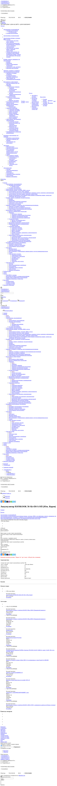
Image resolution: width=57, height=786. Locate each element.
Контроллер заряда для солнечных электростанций (24, 237)
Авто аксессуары (10, 262)
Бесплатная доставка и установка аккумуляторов (17, 276)
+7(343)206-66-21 (5, 1)
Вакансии (3, 729)
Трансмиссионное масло (15, 250)
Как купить (6, 280)
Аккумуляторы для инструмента (16, 246)
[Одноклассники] (3, 502)
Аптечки (11, 263)
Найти (2, 779)
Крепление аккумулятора (15, 204)
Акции (5, 272)
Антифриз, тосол (16, 257)
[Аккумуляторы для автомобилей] (12, 28)
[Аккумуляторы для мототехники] (12, 34)
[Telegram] (15, 502)
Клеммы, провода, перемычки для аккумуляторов (18, 197)
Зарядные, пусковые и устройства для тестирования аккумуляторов (22, 205)
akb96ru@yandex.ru (6, 493)
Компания (3, 726)
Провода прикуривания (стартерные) (18, 201)
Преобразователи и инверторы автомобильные (20, 241)
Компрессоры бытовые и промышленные (19, 224)
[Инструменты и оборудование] (12, 80)
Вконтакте (7, 496)
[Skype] (13, 502)
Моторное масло (13, 248)
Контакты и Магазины (8, 285)
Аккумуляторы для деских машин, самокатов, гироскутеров (23, 194)
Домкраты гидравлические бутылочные (21, 215)
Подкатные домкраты (17, 214)
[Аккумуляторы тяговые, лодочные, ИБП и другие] (12, 37)
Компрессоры (15, 225)
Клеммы (11, 199)
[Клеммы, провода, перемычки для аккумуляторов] (12, 58)
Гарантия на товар (10, 283)
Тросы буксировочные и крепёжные (17, 265)
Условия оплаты (10, 281)
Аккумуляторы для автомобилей (14, 184)
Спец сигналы (12, 268)
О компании (3, 728)
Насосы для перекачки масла (18, 220)
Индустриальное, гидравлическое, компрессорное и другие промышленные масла (28, 251)
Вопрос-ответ (4, 741)
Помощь (3, 734)
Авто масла (9, 247)
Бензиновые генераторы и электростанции (19, 222)
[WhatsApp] (11, 502)
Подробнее (8, 597)
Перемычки (11, 200)
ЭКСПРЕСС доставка (11, 275)
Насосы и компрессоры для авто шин (18, 211)
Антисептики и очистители (18, 256)
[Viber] (9, 502)
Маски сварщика (16, 231)
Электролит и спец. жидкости (16, 202)
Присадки (14, 260)
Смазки (10, 252)
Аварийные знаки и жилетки (16, 267)
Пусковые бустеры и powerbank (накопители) (19, 207)
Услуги (5, 273)
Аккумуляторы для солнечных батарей (21, 240)
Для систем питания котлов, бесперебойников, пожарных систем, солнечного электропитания (31, 192)
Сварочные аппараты (17, 227)
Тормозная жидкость (16, 255)
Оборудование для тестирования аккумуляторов (20, 209)
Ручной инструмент (14, 219)
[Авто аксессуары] (12, 166)
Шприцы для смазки (16, 221)
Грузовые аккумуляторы (14, 187)
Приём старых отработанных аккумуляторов (16, 277)
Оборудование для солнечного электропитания (20, 235)
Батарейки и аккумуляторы (15, 243)
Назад (7, 315)
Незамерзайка (15, 258)
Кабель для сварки (16, 230)
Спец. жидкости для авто (15, 253)
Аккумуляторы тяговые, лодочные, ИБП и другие (18, 190)
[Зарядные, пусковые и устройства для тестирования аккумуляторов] (12, 69)
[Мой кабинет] (1, 287)
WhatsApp (7, 497)
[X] (7, 502)
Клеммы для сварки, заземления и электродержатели (24, 232)
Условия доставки (10, 282)
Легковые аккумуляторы (15, 185)
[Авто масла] (12, 144)
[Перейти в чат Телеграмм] (16, 17)
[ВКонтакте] (1, 502)
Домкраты (11, 212)
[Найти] (1, 294)
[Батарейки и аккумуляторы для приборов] (12, 134)
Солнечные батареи (16, 236)
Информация (4, 733)
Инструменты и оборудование (13, 210)
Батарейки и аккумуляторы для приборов (16, 242)
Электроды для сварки (17, 229)
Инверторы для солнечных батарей (20, 238)
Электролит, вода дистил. (18, 261)
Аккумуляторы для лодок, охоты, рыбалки (19, 191)
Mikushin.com (22, 775)
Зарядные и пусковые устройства (17, 206)
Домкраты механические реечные (20, 216)
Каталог (5, 182)
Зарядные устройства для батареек (17, 245)
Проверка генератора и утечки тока (14, 278)
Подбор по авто (15, 186)
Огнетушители (12, 266)
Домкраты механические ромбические (21, 217)
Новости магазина (6, 745)
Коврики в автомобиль (14, 270)
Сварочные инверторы (14, 226)
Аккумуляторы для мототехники (14, 189)
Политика (3, 731)
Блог (2, 740)
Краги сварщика (15, 233)
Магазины (3, 730)
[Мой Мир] (5, 502)
